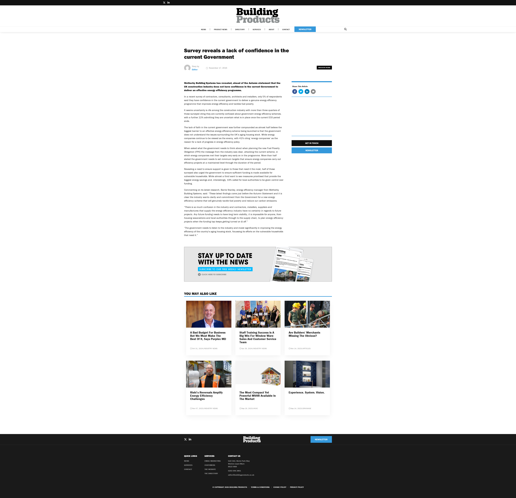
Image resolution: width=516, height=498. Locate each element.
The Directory (211, 473)
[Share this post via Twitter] (300, 91)
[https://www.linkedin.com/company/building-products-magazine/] (168, 2)
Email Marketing (213, 461)
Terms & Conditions (260, 487)
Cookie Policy (279, 487)
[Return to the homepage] (258, 15)
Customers (210, 465)
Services (257, 29)
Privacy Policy (297, 487)
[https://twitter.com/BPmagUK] (164, 2)
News (203, 29)
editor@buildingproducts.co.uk (241, 475)
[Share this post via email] (313, 91)
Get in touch (311, 143)
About (271, 29)
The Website (210, 469)
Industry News (324, 68)
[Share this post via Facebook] (294, 91)
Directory (240, 29)
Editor (195, 69)
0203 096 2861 (234, 471)
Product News (220, 29)
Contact (286, 29)
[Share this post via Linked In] (307, 91)
